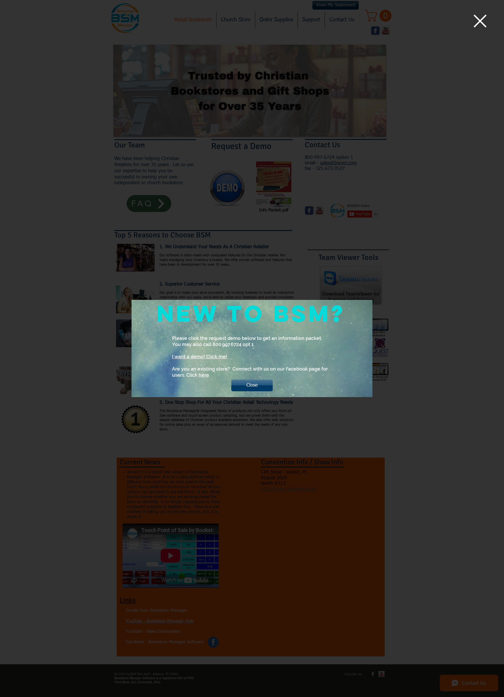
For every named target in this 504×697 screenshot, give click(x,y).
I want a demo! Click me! (199, 356)
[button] (480, 21)
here (204, 375)
